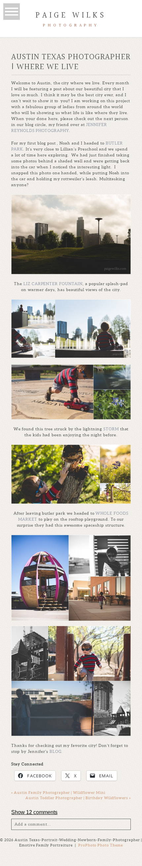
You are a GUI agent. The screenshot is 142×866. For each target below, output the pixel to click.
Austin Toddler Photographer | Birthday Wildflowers (78, 798)
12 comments (34, 812)
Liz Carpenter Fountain (52, 283)
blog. (56, 751)
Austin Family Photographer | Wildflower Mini (58, 793)
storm (111, 429)
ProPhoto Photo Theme (100, 845)
